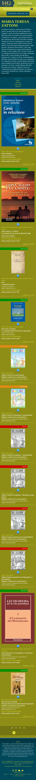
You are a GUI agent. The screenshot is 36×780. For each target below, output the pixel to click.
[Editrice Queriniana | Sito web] (18, 3)
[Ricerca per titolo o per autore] (31, 9)
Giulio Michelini (19, 151)
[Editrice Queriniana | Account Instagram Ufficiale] (16, 771)
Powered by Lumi (18, 772)
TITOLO (18, 82)
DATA (18, 80)
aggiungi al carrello (28, 164)
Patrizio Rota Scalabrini (21, 227)
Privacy (6, 774)
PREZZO (18, 86)
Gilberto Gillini (18, 327)
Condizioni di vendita (19, 775)
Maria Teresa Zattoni (7, 151)
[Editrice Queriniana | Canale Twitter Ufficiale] (23, 771)
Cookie (11, 774)
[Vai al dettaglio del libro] (18, 121)
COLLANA (18, 84)
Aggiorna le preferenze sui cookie (23, 774)
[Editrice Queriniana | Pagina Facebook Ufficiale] (13, 771)
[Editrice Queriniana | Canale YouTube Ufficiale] (19, 771)
